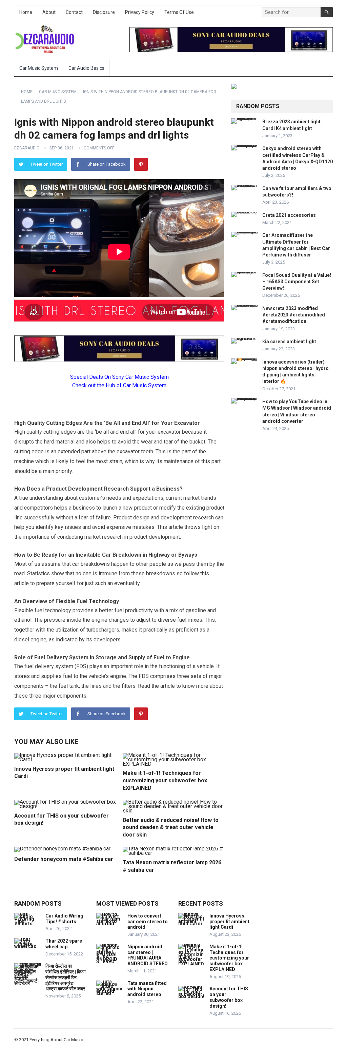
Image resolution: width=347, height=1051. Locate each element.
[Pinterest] (141, 164)
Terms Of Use (179, 12)
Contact (74, 12)
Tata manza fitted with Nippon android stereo (147, 989)
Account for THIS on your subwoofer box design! (228, 997)
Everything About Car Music (56, 1039)
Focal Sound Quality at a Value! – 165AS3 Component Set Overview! (296, 281)
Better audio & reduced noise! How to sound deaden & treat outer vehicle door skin (171, 827)
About (49, 12)
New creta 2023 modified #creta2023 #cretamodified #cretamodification (293, 315)
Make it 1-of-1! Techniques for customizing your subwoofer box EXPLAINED (165, 780)
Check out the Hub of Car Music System (119, 385)
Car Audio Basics (86, 68)
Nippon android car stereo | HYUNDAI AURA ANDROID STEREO (147, 955)
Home (25, 12)
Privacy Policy (139, 12)
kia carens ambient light (289, 341)
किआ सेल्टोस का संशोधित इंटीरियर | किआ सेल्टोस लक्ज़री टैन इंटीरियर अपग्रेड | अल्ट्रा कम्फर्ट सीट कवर (65, 977)
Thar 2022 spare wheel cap (63, 943)
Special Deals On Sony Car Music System (119, 377)
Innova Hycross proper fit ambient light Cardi (229, 921)
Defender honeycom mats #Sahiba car (63, 859)
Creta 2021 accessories (289, 215)
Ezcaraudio (27, 148)
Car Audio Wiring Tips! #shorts (64, 918)
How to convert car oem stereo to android (147, 921)
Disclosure (104, 12)
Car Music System (38, 68)
